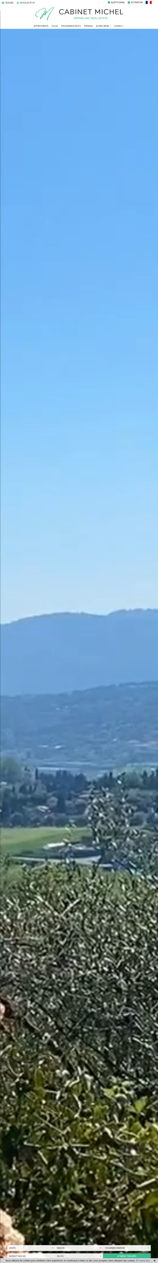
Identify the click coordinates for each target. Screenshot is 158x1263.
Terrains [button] (88, 26)
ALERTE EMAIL (117, 2)
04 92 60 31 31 (27, 3)
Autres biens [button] (102, 26)
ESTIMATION (137, 2)
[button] (150, 3)
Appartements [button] (41, 26)
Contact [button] (118, 26)
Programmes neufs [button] (71, 26)
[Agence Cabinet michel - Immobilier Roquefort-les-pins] (79, 13)
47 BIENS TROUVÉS (126, 1256)
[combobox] (31, 1248)
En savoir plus (143, 1260)
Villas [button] (55, 26)
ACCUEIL (9, 3)
